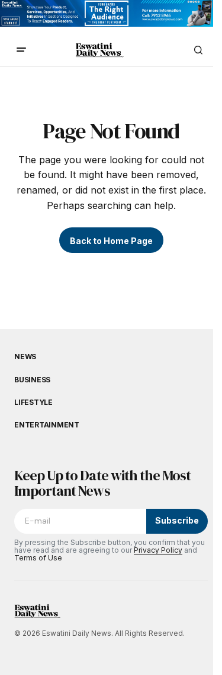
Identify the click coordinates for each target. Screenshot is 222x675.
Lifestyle (33, 402)
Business (32, 380)
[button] (21, 50)
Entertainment (46, 425)
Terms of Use (38, 557)
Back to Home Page (111, 241)
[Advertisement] (106, 16)
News (25, 357)
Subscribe (177, 520)
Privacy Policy (158, 550)
